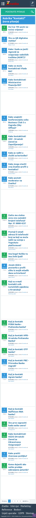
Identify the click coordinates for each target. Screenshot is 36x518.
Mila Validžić (11, 331)
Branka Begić (11, 260)
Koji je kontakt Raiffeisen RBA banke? (15, 412)
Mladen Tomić (11, 45)
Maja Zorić (10, 33)
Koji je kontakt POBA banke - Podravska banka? (17, 324)
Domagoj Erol (11, 429)
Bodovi (17, 509)
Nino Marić (10, 75)
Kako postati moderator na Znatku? (15, 181)
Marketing (26, 506)
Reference (7, 509)
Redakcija (10, 132)
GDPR (21, 513)
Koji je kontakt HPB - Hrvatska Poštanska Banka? (18, 338)
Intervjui (14, 506)
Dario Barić (11, 187)
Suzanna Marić (11, 173)
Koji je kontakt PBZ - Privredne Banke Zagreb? (18, 363)
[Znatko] (12, 3)
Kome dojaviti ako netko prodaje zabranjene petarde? (18, 467)
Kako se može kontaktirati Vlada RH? (17, 68)
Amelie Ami (11, 61)
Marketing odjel (12, 293)
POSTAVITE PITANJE (15, 12)
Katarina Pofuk (11, 249)
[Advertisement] (18, 102)
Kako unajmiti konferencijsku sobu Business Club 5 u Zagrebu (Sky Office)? (18, 122)
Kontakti (24, 32)
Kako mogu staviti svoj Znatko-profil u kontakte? (18, 167)
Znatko (5, 506)
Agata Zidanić (11, 277)
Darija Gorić (11, 227)
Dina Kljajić (11, 89)
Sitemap (30, 513)
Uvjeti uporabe (9, 513)
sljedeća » (26, 501)
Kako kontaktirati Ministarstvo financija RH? (17, 82)
